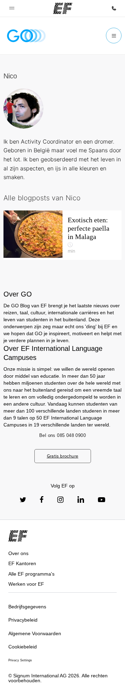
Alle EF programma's (31, 574)
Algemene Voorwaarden (34, 633)
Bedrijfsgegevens (27, 606)
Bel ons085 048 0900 (62, 435)
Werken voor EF (26, 584)
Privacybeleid (23, 620)
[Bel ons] (114, 8)
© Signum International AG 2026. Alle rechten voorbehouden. (58, 678)
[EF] (62, 8)
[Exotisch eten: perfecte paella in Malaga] (62, 235)
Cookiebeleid (22, 646)
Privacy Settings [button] (20, 660)
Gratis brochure (62, 456)
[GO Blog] (26, 35)
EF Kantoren (22, 563)
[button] (11, 8)
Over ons (18, 553)
